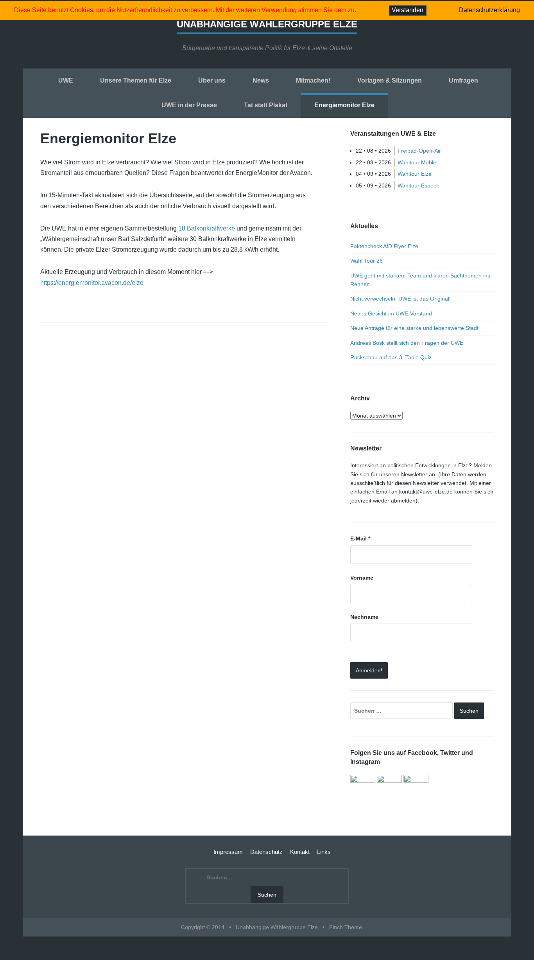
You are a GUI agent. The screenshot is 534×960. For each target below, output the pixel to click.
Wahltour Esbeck (418, 185)
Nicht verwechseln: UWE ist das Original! (400, 298)
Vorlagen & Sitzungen (389, 80)
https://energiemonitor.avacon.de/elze (91, 282)
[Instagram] (415, 786)
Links (324, 851)
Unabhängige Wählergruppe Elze (267, 24)
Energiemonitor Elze (344, 105)
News (261, 80)
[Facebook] (362, 786)
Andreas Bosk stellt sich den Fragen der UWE (406, 343)
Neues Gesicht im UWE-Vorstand (391, 313)
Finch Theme (345, 927)
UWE (65, 80)
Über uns (212, 80)
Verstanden (407, 10)
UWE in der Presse (189, 105)
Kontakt (300, 851)
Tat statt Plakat (265, 105)
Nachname (364, 617)
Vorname (361, 578)
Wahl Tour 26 (366, 261)
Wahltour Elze (415, 174)
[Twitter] (389, 786)
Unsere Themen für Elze (135, 80)
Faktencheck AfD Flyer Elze (384, 246)
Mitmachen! (313, 80)
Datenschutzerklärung (489, 10)
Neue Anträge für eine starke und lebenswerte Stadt (414, 328)
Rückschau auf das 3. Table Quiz (391, 357)
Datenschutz (266, 851)
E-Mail (360, 538)
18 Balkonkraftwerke (206, 228)
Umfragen (463, 80)
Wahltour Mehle (417, 162)
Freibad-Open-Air (419, 151)
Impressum (228, 851)
